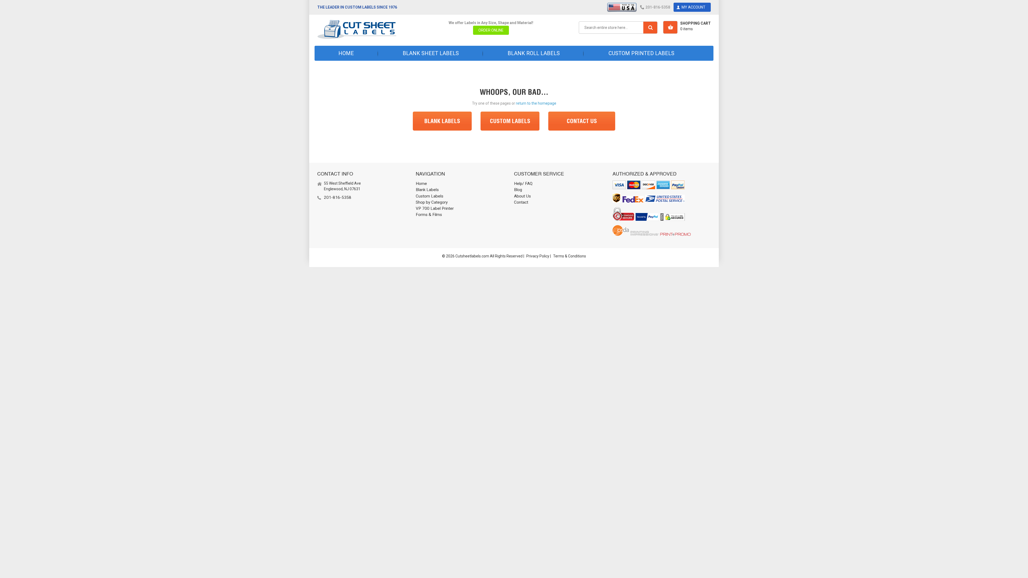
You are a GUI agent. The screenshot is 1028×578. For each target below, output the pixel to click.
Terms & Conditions (569, 256)
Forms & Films (429, 214)
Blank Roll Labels (534, 53)
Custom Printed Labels (641, 53)
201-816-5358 (657, 7)
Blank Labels (442, 120)
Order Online (491, 30)
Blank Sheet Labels (431, 53)
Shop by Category (432, 202)
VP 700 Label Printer (435, 208)
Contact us (582, 120)
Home (346, 53)
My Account (693, 7)
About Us (522, 196)
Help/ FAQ (523, 183)
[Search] (650, 27)
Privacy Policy (537, 256)
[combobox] (618, 27)
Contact (521, 202)
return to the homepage (536, 103)
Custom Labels (510, 120)
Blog (518, 189)
